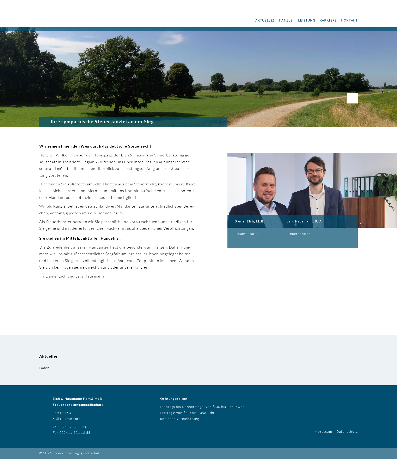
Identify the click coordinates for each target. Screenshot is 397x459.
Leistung (306, 20)
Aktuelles (265, 20)
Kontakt (349, 20)
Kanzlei (286, 20)
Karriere (328, 20)
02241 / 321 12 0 (73, 427)
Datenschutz (347, 431)
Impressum (323, 431)
